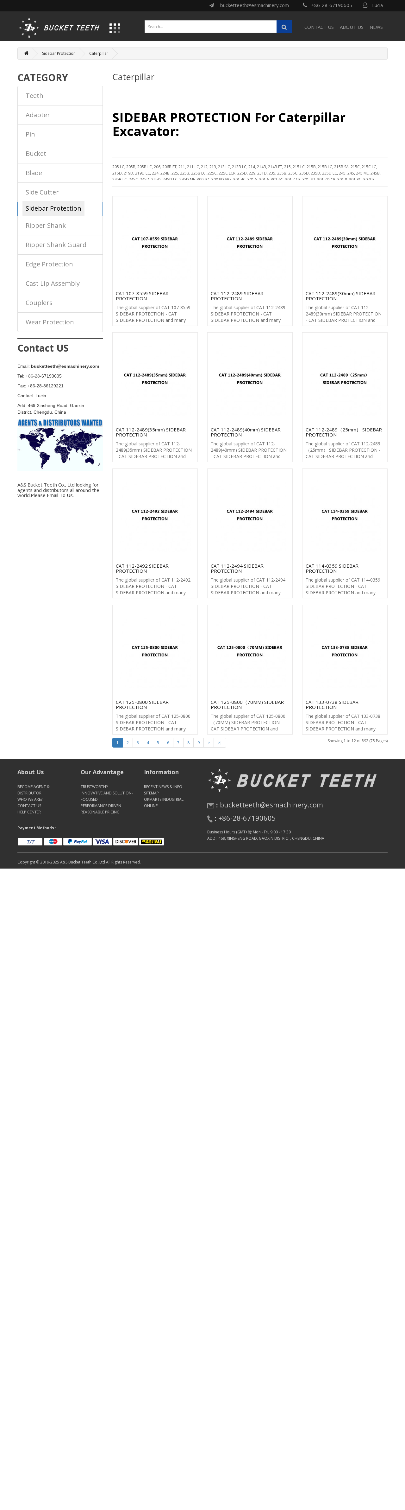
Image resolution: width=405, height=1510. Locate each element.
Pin (30, 134)
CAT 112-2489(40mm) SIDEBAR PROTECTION (246, 432)
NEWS (376, 27)
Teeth (34, 95)
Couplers (39, 302)
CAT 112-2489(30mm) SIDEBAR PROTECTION (341, 296)
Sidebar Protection (59, 53)
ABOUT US (352, 27)
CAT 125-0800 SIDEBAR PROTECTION (142, 704)
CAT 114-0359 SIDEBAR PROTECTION (332, 568)
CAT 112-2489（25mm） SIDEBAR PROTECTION (344, 432)
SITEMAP (151, 793)
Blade (34, 173)
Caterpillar (98, 53)
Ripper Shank (46, 225)
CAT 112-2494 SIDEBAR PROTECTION (237, 568)
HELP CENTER (29, 812)
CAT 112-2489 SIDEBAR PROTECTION (237, 296)
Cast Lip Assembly (53, 283)
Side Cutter (42, 192)
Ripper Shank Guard (56, 244)
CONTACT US (319, 27)
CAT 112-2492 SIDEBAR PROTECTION (142, 568)
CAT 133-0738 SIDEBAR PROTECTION (332, 704)
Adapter (38, 115)
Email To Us (60, 495)
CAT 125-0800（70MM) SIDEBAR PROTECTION (247, 704)
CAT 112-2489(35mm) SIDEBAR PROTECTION (151, 432)
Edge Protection (49, 264)
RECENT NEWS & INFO (163, 786)
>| (220, 742)
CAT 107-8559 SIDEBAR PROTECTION (142, 296)
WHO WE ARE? (29, 799)
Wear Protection (50, 322)
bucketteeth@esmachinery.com (254, 5)
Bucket (36, 153)
